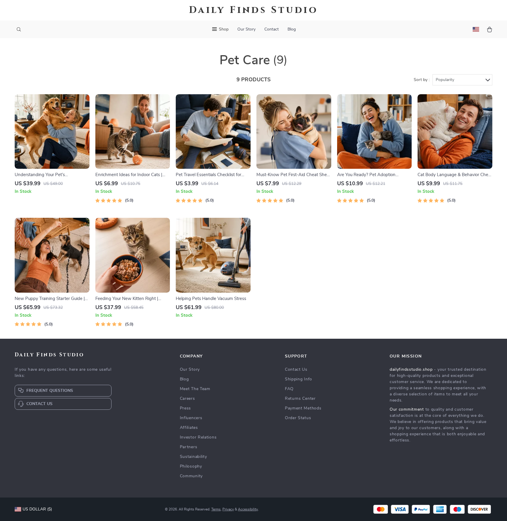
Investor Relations (198, 437)
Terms (216, 509)
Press (185, 408)
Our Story (246, 29)
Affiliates (189, 428)
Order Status (298, 418)
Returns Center (300, 399)
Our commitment (407, 409)
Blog (292, 29)
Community (191, 476)
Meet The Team (195, 389)
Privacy (228, 509)
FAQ (289, 389)
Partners (188, 447)
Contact (271, 29)
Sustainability (193, 457)
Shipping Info (298, 379)
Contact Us (296, 369)
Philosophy (191, 466)
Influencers (191, 418)
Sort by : (422, 80)
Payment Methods (303, 408)
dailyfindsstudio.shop (411, 369)
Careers (187, 399)
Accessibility (248, 509)
